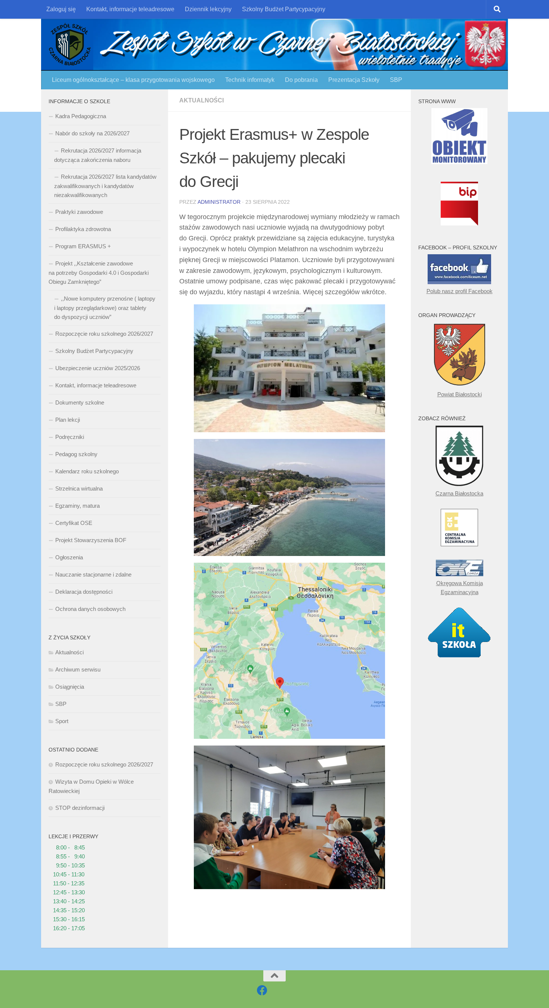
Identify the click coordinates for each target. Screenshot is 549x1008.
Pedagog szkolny (76, 454)
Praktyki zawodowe (79, 212)
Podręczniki (69, 437)
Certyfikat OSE (73, 523)
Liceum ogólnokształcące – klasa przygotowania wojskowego (133, 80)
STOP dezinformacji (80, 808)
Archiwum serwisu (77, 669)
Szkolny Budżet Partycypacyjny (283, 9)
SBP (396, 80)
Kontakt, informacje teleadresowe (130, 9)
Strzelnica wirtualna (79, 488)
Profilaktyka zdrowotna (83, 229)
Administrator (219, 202)
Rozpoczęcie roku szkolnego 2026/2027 (104, 334)
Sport (61, 721)
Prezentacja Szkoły (353, 80)
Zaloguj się (61, 9)
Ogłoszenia (69, 557)
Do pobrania (301, 80)
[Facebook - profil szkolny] (262, 990)
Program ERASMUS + (83, 246)
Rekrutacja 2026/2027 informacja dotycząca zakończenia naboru (97, 155)
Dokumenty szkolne (79, 402)
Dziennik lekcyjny (208, 9)
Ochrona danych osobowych (90, 609)
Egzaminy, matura (77, 506)
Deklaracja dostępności (83, 591)
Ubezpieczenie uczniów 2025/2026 (97, 368)
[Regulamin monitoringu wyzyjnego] (459, 162)
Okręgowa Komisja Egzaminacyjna (459, 587)
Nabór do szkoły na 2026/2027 (92, 133)
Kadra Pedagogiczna (80, 116)
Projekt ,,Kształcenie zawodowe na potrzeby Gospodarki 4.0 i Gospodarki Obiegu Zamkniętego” (99, 272)
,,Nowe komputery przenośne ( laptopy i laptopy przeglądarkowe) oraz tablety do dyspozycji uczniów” (104, 307)
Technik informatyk (249, 80)
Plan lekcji (67, 420)
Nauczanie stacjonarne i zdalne (93, 574)
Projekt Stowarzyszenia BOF (90, 540)
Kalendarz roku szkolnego (87, 471)
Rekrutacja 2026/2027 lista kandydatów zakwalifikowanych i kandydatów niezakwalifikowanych (105, 185)
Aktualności (201, 100)
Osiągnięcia (69, 686)
